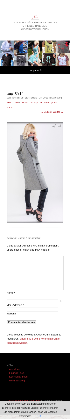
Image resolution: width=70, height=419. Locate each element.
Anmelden (14, 369)
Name (11, 292)
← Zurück (46, 111)
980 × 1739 (13, 102)
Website (11, 313)
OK (39, 416)
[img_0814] (35, 172)
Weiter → (58, 111)
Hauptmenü (35, 70)
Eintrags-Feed (16, 373)
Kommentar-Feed (18, 376)
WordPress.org (17, 380)
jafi (35, 16)
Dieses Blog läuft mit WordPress (24, 400)
